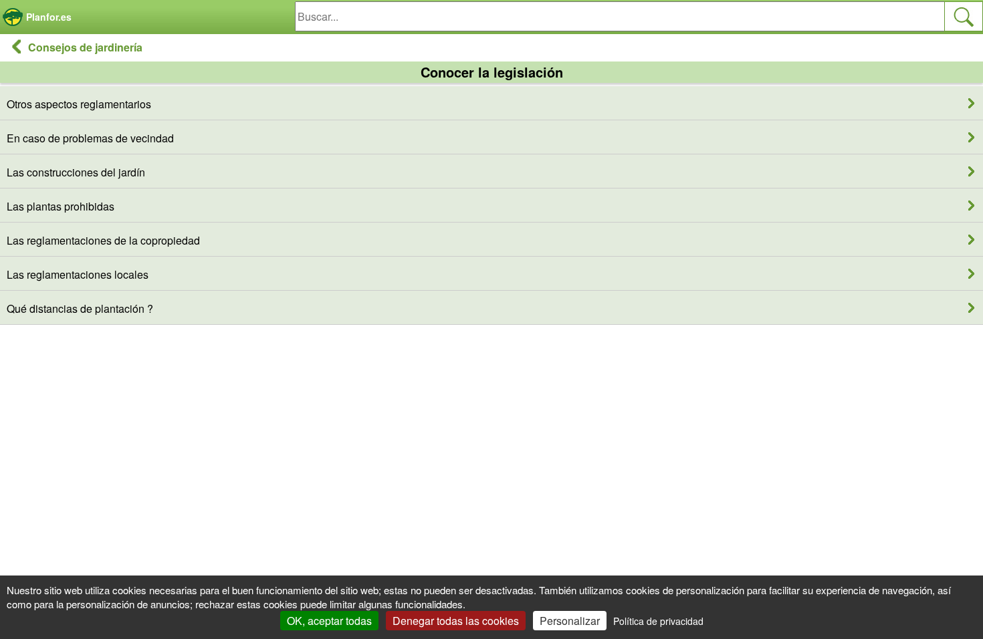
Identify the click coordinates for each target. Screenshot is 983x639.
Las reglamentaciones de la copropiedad (103, 240)
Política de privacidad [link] (658, 621)
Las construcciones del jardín (76, 172)
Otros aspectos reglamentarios (79, 104)
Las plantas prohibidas (60, 206)
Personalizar (570, 620)
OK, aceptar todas (329, 620)
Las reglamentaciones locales (77, 274)
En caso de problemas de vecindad (90, 138)
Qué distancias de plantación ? (80, 308)
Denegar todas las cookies (456, 620)
